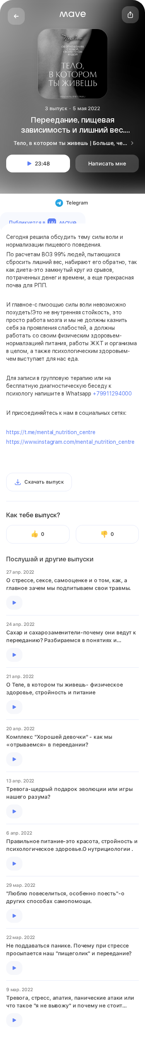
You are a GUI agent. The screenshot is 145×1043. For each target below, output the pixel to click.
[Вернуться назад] (16, 16)
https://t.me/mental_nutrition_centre (51, 432)
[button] (73, 14)
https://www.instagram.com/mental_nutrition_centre (70, 442)
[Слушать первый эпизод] (14, 603)
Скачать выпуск (44, 482)
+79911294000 (112, 393)
